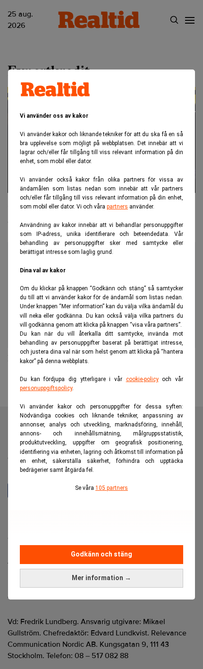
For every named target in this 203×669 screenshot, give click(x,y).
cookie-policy (142, 379)
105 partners (111, 488)
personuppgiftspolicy (46, 388)
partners (117, 206)
